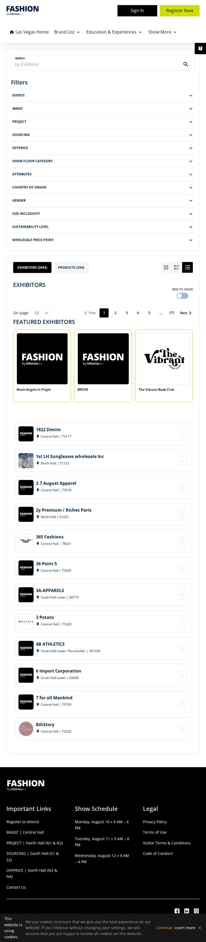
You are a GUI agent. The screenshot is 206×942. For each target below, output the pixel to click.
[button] (103, 95)
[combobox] (41, 313)
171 (172, 313)
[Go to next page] (185, 312)
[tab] (32, 267)
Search (20, 58)
